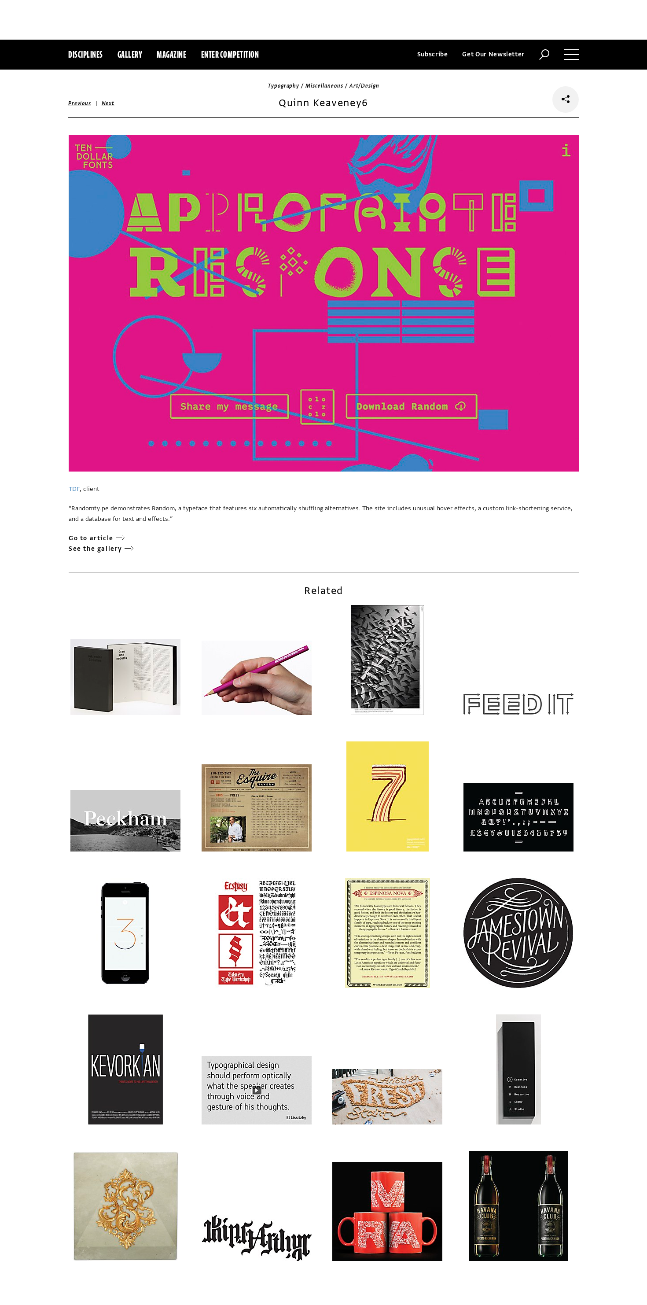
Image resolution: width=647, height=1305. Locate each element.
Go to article (91, 538)
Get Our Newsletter (493, 54)
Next (108, 103)
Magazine (171, 54)
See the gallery (95, 549)
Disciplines (85, 54)
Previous (79, 103)
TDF (74, 489)
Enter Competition (230, 54)
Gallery (130, 54)
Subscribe (432, 54)
